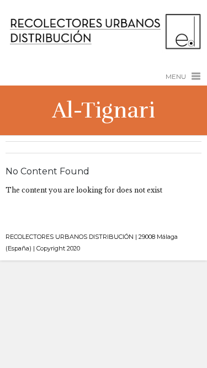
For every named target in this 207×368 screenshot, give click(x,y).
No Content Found (47, 171)
